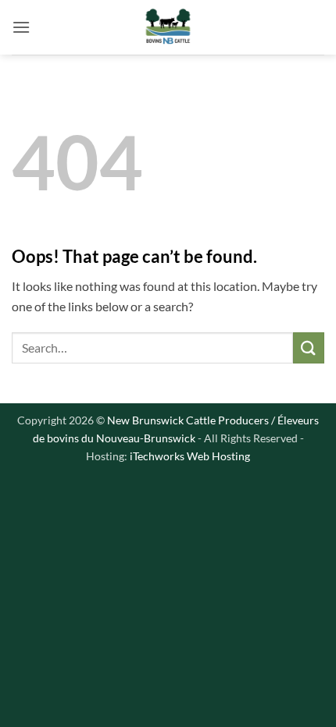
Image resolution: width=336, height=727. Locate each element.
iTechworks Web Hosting (190, 456)
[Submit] (308, 347)
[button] (21, 27)
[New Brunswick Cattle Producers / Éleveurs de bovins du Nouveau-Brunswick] (168, 27)
